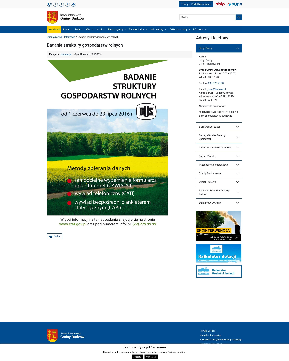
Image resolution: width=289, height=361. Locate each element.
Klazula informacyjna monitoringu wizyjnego (221, 339)
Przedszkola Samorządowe (213, 164)
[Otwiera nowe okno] (220, 4)
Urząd (99, 29)
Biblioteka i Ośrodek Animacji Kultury (214, 192)
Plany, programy (115, 29)
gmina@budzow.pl (216, 89)
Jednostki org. (157, 29)
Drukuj (54, 236)
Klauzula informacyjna (210, 335)
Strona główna (54, 37)
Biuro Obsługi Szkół (209, 126)
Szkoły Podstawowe (210, 173)
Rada (77, 29)
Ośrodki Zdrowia (207, 181)
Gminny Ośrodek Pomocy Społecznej (212, 137)
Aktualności (54, 29)
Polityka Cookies (207, 331)
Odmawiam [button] (151, 357)
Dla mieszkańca (136, 29)
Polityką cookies (176, 352)
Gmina (66, 29)
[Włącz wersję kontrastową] (49, 4)
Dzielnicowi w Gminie (210, 202)
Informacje (69, 37)
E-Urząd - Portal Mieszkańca (196, 4)
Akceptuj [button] (137, 357)
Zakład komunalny (178, 29)
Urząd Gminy (205, 48)
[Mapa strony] (73, 4)
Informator (198, 29)
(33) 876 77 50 (216, 83)
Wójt (88, 29)
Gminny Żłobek (207, 156)
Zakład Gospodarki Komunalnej (215, 147)
